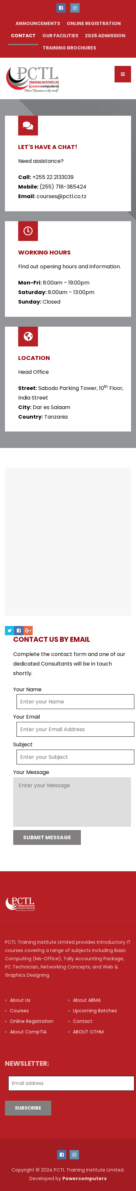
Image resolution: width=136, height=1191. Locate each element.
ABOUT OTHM (88, 1031)
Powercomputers (84, 1178)
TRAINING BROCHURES (69, 48)
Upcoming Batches (95, 1010)
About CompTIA (28, 1031)
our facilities (60, 35)
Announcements (38, 23)
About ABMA (87, 1000)
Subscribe (28, 1108)
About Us (20, 1000)
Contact (23, 35)
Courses (19, 1010)
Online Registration (94, 23)
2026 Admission (105, 35)
